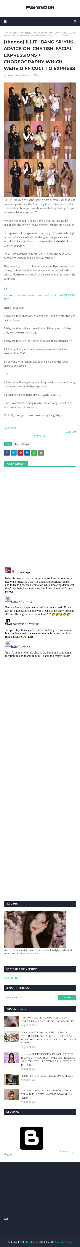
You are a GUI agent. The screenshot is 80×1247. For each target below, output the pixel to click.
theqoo (15, 32)
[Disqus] (40, 612)
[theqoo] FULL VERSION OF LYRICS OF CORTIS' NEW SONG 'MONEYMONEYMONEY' (48, 1019)
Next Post (70, 432)
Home (6, 32)
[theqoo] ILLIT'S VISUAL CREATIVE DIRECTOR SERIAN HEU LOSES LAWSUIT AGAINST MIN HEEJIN (47, 1094)
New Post (10, 428)
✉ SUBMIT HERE (12, 977)
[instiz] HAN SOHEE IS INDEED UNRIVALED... (47, 1075)
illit (16, 443)
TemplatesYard (33, 1242)
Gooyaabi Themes (63, 1242)
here (22, 307)
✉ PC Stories (40, 436)
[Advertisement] (27, 787)
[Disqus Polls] (40, 516)
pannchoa (13, 75)
